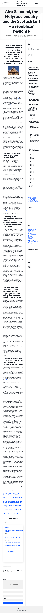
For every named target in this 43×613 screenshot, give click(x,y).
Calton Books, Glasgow (32, 198)
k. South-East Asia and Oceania (34, 143)
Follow (36, 3)
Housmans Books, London (32, 200)
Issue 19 (31, 176)
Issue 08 (31, 161)
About (29, 47)
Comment (5, 579)
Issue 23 (31, 182)
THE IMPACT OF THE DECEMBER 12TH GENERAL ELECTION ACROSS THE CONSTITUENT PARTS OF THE (12, 547)
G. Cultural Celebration (33, 105)
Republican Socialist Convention (32, 53)
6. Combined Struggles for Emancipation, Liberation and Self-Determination (33, 109)
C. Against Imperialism (33, 121)
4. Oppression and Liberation (33, 78)
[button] (41, 3)
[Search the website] (39, 3)
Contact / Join (6, 2)
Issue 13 (31, 168)
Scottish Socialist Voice (32, 240)
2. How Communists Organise (33, 67)
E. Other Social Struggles (33, 86)
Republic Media (30, 237)
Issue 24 (31, 183)
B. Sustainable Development (34, 96)
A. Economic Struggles (33, 75)
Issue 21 (31, 179)
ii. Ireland (31, 115)
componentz (24, 610)
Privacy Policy (6, 4)
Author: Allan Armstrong (7, 566)
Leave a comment (18, 36)
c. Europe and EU (33, 126)
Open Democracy (31, 235)
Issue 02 (31, 154)
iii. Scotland (36, 35)
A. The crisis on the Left (33, 69)
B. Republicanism (22, 35)
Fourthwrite (30, 233)
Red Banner (30, 236)
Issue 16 (31, 172)
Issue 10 (31, 164)
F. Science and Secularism (33, 104)
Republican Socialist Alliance (33, 210)
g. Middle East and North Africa (34, 136)
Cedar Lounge (30, 231)
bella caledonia (31, 230)
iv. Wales (31, 118)
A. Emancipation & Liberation (34, 150)
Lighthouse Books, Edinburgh (33, 201)
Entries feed (30, 267)
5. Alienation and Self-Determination (32, 91)
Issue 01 (31, 153)
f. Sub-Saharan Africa (34, 134)
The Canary (30, 243)
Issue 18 (31, 175)
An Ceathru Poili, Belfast (32, 197)
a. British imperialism (15, 35)
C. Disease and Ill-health (33, 99)
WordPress (18, 610)
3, (3, 533)
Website (4, 598)
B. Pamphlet (31, 185)
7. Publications (30, 149)
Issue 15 (31, 171)
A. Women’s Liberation (33, 80)
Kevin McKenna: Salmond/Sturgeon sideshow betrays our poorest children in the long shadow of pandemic (14, 530)
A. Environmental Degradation (32, 94)
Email (4, 594)
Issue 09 (31, 162)
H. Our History (31, 107)
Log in (29, 266)
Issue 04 (31, 157)
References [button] (7, 523)
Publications (30, 55)
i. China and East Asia (33, 140)
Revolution (30, 238)
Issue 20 (31, 178)
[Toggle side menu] (2, 3)
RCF (22, 36)
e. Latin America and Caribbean (33, 131)
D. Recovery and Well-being (34, 100)
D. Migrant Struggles (33, 84)
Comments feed (30, 268)
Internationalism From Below (9, 5)
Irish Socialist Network (32, 234)
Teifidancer (30, 242)
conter (29, 232)
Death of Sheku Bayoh (9, 557)
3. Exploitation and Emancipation (31, 73)
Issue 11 (31, 165)
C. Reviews (30, 186)
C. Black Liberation (32, 83)
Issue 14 (31, 169)
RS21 (28, 239)
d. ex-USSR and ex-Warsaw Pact (34, 128)
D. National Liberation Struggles (33, 147)
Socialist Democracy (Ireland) (33, 241)
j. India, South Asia (33, 141)
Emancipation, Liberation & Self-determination (21, 3)
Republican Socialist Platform (33, 211)
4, (3, 534)
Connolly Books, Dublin (32, 199)
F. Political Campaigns (29, 35)
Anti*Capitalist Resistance (32, 229)
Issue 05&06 (32, 158)
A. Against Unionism (8, 35)
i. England (31, 114)
